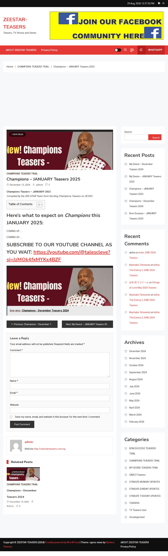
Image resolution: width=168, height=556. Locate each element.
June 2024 (134, 393)
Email (14, 392)
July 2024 (134, 386)
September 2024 (138, 372)
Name (14, 380)
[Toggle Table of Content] (38, 204)
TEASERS (134, 503)
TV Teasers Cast (137, 510)
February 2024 (136, 421)
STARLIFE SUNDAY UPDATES (144, 489)
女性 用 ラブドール (139, 282)
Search (128, 131)
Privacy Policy (49, 50)
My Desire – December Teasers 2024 (141, 167)
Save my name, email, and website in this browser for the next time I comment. (57, 416)
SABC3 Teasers (137, 474)
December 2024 (137, 351)
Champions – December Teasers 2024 (141, 204)
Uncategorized (137, 517)
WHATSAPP (155, 49)
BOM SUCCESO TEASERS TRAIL (142, 451)
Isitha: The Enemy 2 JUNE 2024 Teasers (144, 270)
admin (39, 184)
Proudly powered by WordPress (62, 542)
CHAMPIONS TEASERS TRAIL (22, 173)
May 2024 (134, 400)
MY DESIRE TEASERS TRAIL (143, 467)
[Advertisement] (84, 97)
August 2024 (136, 379)
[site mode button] (118, 50)
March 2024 (135, 414)
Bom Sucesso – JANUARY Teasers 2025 (143, 216)
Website (14, 404)
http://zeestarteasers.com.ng (49, 448)
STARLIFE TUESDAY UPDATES (145, 496)
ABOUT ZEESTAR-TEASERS (21, 50)
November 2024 (137, 358)
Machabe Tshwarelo (139, 265)
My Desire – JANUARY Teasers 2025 (145, 179)
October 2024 (136, 365)
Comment (16, 350)
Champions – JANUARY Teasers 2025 (141, 191)
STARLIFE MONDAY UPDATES (144, 482)
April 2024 (134, 407)
